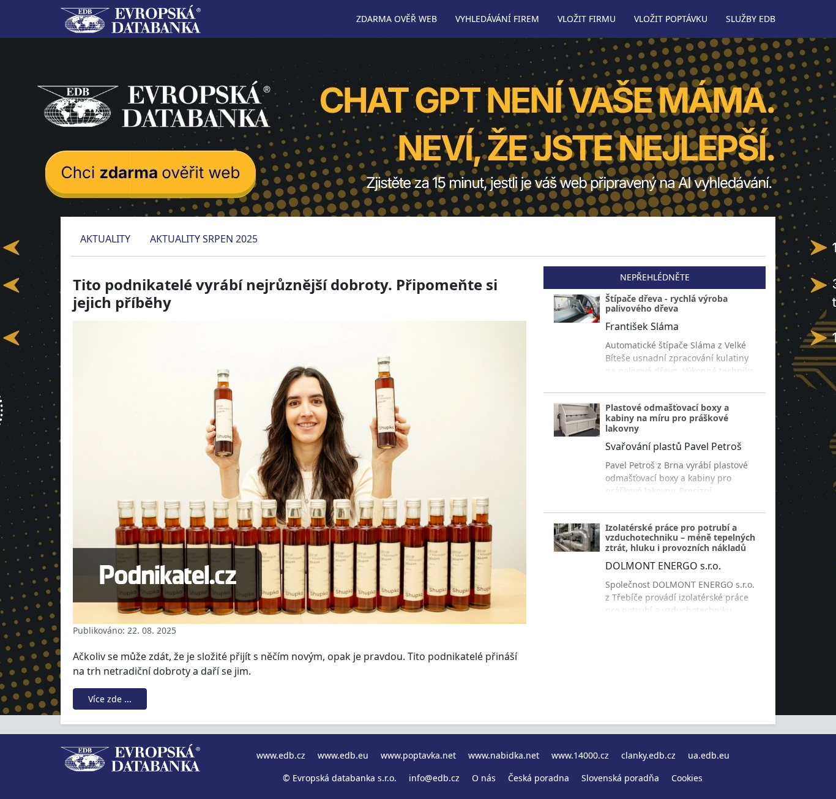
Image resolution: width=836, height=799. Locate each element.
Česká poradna (538, 778)
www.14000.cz (580, 755)
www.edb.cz (280, 755)
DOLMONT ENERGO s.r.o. (663, 565)
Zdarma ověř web (396, 18)
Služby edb (750, 18)
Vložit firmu (587, 18)
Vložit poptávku (670, 18)
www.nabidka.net (503, 755)
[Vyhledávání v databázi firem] (130, 766)
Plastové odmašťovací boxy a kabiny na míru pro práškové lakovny (667, 418)
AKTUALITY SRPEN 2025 (204, 239)
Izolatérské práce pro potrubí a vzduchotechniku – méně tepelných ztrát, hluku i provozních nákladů (680, 538)
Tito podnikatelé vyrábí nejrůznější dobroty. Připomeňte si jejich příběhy (285, 293)
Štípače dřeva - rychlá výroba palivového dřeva (666, 304)
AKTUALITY (105, 239)
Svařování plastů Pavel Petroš (673, 446)
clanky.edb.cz (648, 755)
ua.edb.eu (709, 755)
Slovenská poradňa (620, 778)
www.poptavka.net (418, 755)
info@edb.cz (434, 778)
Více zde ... (110, 699)
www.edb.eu (343, 755)
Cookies (687, 778)
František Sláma (642, 326)
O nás (484, 778)
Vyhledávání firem (497, 18)
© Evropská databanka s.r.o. (340, 778)
